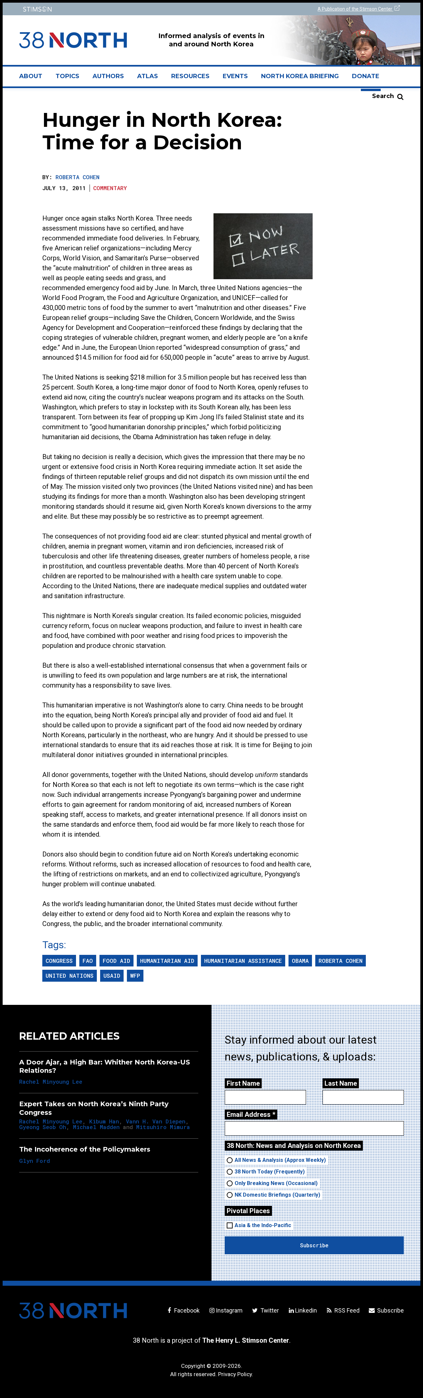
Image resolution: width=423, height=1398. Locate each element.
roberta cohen (341, 960)
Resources (190, 76)
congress (59, 960)
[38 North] (73, 1310)
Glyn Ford (34, 1161)
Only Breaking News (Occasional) (276, 1183)
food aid (116, 960)
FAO (88, 960)
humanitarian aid (167, 960)
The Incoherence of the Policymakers (84, 1149)
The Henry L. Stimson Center (245, 1340)
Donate (365, 76)
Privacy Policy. (235, 1374)
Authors (108, 76)
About (34, 78)
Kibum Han (104, 1121)
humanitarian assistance (243, 960)
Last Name (341, 1083)
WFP (135, 975)
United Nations (70, 975)
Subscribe (390, 1310)
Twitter (269, 1310)
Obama (300, 960)
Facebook (186, 1310)
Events (235, 76)
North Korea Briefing (300, 76)
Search (383, 96)
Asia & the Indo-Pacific (263, 1225)
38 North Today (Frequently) (270, 1171)
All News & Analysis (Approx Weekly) (280, 1160)
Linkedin (306, 1310)
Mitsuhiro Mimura (163, 1127)
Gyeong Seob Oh (42, 1127)
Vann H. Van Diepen (155, 1121)
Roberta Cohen (77, 177)
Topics (67, 76)
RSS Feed (346, 1310)
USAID (111, 975)
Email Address (251, 1114)
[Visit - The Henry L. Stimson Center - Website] (113, 9)
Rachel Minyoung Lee (50, 1081)
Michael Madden (96, 1127)
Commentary (110, 188)
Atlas (147, 76)
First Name (243, 1083)
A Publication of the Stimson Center (355, 9)
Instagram (229, 1310)
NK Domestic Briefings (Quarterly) (277, 1195)
